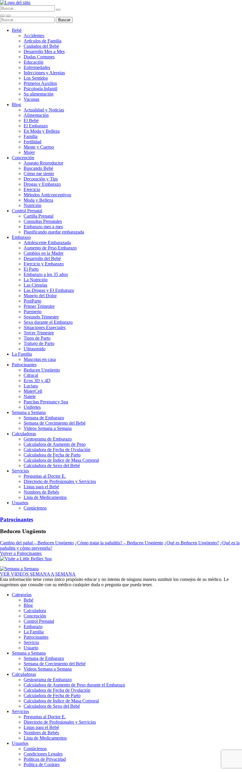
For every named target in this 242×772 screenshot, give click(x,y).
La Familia (22, 354)
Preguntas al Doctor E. (45, 476)
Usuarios (20, 502)
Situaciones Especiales (45, 327)
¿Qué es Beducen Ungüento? (191, 542)
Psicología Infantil (40, 88)
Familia (30, 136)
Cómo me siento (39, 173)
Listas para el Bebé (41, 486)
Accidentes (34, 35)
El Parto (31, 269)
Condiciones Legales (43, 753)
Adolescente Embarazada (47, 242)
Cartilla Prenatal (38, 216)
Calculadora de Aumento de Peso (55, 444)
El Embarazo (36, 125)
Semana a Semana (29, 412)
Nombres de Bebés (41, 492)
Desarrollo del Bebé (42, 258)
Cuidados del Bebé (41, 46)
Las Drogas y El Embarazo (49, 290)
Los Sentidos (36, 78)
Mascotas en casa (40, 359)
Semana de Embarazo (44, 417)
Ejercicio (32, 189)
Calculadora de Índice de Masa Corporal (61, 460)
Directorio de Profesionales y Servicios (60, 481)
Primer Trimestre (39, 306)
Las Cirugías (35, 285)
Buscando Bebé (38, 168)
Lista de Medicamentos (45, 497)
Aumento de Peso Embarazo (50, 247)
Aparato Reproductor (43, 162)
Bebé (17, 30)
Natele (30, 396)
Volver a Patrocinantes (21, 553)
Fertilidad (32, 141)
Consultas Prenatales (43, 221)
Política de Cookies (42, 764)
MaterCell (33, 391)
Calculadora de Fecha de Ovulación (57, 449)
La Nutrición (36, 279)
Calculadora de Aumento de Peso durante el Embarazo (74, 684)
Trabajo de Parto (39, 343)
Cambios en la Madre (43, 253)
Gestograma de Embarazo (48, 438)
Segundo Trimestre (41, 316)
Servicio (31, 642)
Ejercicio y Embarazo (44, 263)
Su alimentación (38, 93)
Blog (16, 104)
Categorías (22, 594)
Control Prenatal (27, 210)
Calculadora (35, 610)
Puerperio (33, 311)
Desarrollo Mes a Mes (44, 51)
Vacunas (31, 99)
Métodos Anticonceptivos (47, 194)
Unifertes (32, 407)
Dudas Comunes (39, 56)
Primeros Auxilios (40, 83)
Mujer (29, 152)
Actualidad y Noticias (44, 109)
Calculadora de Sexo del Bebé (52, 465)
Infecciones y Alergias (44, 72)
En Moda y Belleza (42, 131)
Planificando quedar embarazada (54, 231)
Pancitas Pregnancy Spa (46, 401)
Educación (33, 62)
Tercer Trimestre (39, 332)
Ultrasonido (34, 348)
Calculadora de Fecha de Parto (52, 454)
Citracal (31, 375)
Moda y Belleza (38, 200)
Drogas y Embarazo (42, 184)
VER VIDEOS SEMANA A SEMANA (38, 573)
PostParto (32, 300)
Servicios (20, 470)
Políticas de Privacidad (45, 759)
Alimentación (36, 115)
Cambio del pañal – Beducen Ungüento (37, 542)
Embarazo (21, 237)
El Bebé (31, 120)
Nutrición (32, 205)
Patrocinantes (24, 364)
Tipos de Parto (37, 338)
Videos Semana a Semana (48, 428)
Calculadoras (24, 433)
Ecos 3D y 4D (37, 380)
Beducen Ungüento (42, 369)
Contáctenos (35, 507)
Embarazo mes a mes (43, 226)
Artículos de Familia (42, 40)
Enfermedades (37, 67)
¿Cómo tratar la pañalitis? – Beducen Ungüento (119, 542)
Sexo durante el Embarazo (48, 322)
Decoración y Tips (41, 178)
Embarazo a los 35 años (46, 274)
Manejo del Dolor (40, 295)
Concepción (23, 157)
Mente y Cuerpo (39, 147)
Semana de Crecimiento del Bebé (55, 423)
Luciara (31, 385)
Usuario (31, 647)
